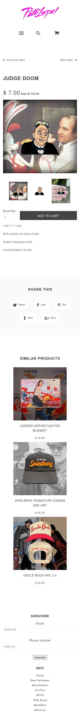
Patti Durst (40, 700)
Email (40, 623)
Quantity (9, 211)
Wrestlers (40, 705)
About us (40, 710)
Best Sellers (40, 685)
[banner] (40, 13)
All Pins (40, 690)
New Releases (40, 680)
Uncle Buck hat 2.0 (40, 575)
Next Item (67, 59)
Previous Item (15, 59)
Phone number (40, 640)
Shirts (40, 695)
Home (40, 675)
